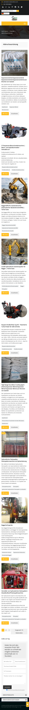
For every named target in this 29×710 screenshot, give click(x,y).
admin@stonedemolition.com (11, 2)
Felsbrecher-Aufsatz (6, 552)
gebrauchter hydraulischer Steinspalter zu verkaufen (14, 489)
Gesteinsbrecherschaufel (7, 231)
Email (5, 113)
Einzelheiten (14, 113)
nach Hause (4, 31)
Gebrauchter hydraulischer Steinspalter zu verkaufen (14, 619)
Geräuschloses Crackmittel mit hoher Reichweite (13, 420)
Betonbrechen (5, 110)
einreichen (7, 687)
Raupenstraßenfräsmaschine (8, 346)
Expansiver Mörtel (14, 107)
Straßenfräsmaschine (7, 349)
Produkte (12, 31)
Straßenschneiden (18, 349)
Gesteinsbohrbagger (6, 555)
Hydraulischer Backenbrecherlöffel (10, 228)
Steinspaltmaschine (6, 486)
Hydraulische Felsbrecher (19, 552)
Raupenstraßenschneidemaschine (9, 167)
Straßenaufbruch (6, 170)
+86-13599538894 (7, 4)
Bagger (22, 286)
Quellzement (5, 423)
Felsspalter (4, 289)
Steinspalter (16, 486)
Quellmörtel (4, 107)
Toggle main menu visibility (25, 23)
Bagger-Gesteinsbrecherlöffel (8, 225)
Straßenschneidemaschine (18, 170)
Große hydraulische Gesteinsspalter (10, 286)
